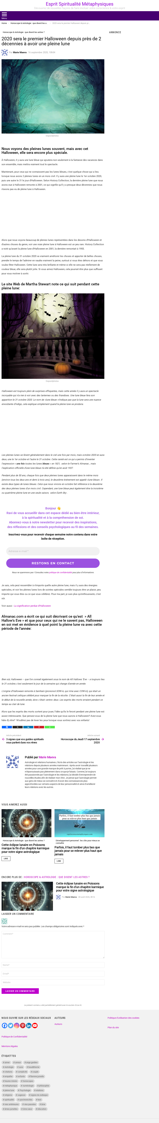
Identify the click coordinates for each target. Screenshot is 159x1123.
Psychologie (25, 1090)
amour (18, 1062)
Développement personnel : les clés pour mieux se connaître (78, 841)
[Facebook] (7, 727)
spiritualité (9, 1099)
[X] (18, 727)
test (39, 1099)
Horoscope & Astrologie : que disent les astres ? (24, 840)
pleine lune (9, 1090)
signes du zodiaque (39, 1095)
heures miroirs (11, 1081)
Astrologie (9, 1067)
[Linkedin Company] (29, 1025)
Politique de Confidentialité (14, 1036)
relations (39, 1090)
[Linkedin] (28, 727)
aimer (7, 1062)
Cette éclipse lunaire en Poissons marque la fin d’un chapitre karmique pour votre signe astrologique (25, 848)
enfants (21, 1076)
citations (8, 1072)
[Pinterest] (39, 727)
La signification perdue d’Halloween (32, 605)
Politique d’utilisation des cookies (123, 1018)
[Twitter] (10, 1025)
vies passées (30, 1104)
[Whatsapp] (50, 727)
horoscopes (28, 1081)
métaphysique (11, 1086)
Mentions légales (10, 1046)
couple (35, 1072)
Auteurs (58, 1024)
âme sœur (27, 1109)
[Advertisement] (53, 216)
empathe (8, 1076)
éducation (42, 1109)
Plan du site (113, 1027)
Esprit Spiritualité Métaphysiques (79, 4)
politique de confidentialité (60, 572)
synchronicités (25, 1099)
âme (43, 1104)
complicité (22, 1072)
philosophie (44, 1086)
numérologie (28, 1086)
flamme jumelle (37, 1076)
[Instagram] (16, 1025)
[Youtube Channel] (35, 1025)
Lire (6, 859)
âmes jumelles (11, 1109)
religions (8, 1095)
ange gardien (32, 1062)
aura (21, 1067)
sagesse (21, 1095)
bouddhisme (33, 1067)
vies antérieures (12, 1104)
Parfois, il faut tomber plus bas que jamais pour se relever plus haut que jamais (78, 850)
